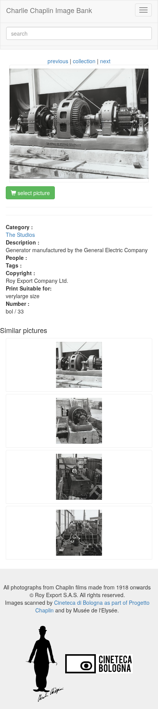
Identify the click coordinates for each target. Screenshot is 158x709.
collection (84, 61)
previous (58, 61)
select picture (33, 193)
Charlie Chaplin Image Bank (49, 10)
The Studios (20, 234)
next (105, 61)
